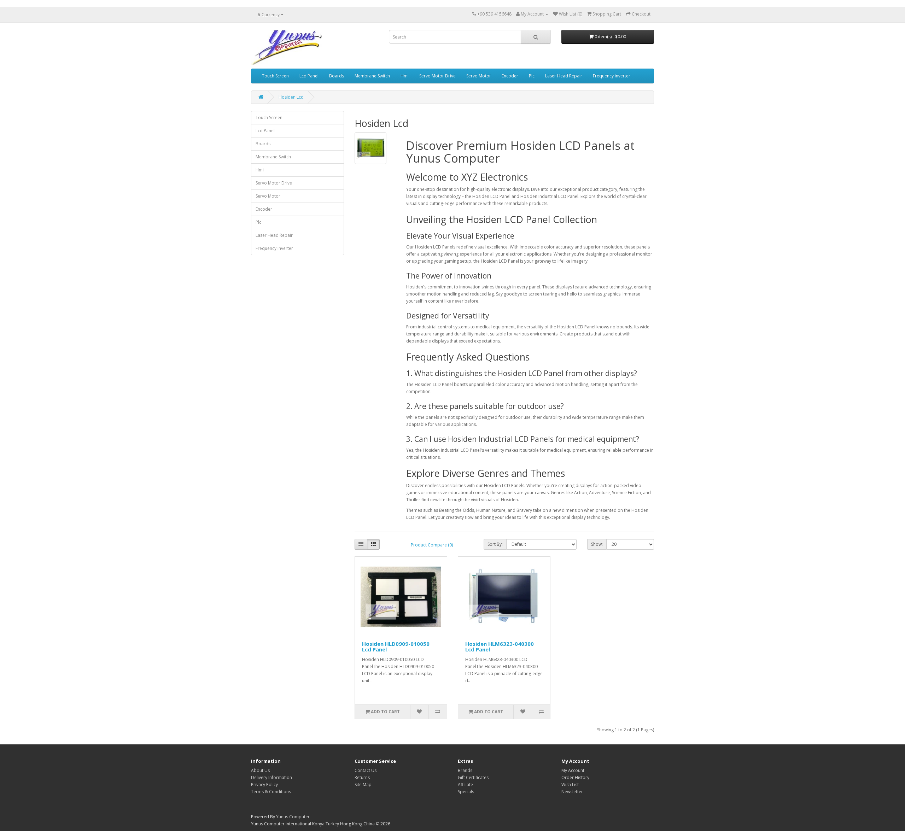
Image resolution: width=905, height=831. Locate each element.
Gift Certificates (473, 777)
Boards (336, 76)
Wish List (570, 785)
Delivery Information (271, 777)
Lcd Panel (309, 76)
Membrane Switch (372, 76)
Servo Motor (478, 76)
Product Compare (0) (432, 545)
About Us (260, 770)
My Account (572, 770)
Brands (465, 770)
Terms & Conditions (271, 792)
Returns (362, 777)
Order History (575, 777)
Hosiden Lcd (291, 97)
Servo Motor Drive (437, 76)
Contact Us (365, 770)
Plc (532, 76)
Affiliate (465, 785)
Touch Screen (275, 76)
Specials (466, 792)
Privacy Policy (264, 785)
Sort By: (495, 544)
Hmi (405, 76)
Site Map (363, 785)
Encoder (510, 76)
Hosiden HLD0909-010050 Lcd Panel (396, 646)
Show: (597, 544)
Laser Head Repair (563, 76)
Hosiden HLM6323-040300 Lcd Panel (499, 646)
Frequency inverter (611, 76)
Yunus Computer (293, 817)
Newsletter (572, 792)
